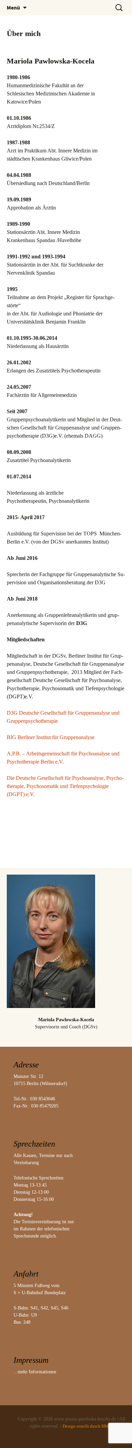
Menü (13, 7)
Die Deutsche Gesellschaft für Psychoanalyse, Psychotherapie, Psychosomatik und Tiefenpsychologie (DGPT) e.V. (65, 786)
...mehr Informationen (35, 1371)
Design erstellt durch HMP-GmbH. (94, 1426)
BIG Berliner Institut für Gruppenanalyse (50, 737)
